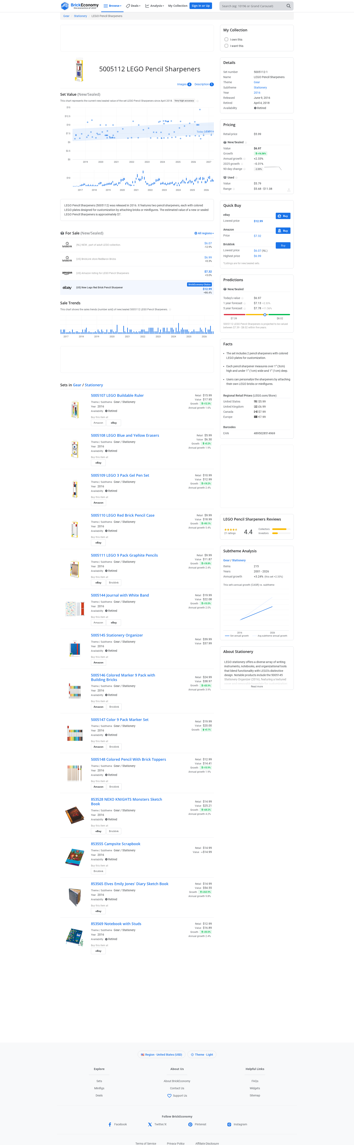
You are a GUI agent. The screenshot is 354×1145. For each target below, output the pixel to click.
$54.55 (207, 887)
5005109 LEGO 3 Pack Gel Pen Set (120, 475)
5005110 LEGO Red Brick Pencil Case (122, 515)
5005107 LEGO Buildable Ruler (117, 395)
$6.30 (208, 439)
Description (202, 84)
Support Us (180, 1095)
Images (182, 84)
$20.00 (207, 725)
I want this (184, 424)
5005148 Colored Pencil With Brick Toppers (128, 759)
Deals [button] (134, 6)
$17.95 (207, 399)
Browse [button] (114, 6)
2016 (101, 406)
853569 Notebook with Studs (116, 923)
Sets (99, 1081)
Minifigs (99, 1088)
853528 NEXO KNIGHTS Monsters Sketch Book (126, 801)
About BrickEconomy (177, 1081)
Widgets (255, 1088)
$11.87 (207, 559)
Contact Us (177, 1088)
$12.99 (207, 479)
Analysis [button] (156, 6)
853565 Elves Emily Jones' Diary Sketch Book (129, 883)
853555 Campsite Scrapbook (115, 843)
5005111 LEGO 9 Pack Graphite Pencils (124, 555)
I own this (184, 417)
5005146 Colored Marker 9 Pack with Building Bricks (123, 677)
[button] (197, 100)
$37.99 (207, 643)
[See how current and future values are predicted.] (288, 190)
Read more (257, 685)
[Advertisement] (137, 36)
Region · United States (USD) (163, 1054)
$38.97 (207, 681)
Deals (99, 1095)
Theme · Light (204, 1054)
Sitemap (255, 1095)
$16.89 (207, 927)
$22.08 (207, 599)
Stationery (80, 16)
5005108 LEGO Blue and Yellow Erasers (125, 435)
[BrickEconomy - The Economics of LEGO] (79, 6)
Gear (66, 16)
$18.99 (207, 519)
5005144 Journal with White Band (120, 595)
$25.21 (207, 805)
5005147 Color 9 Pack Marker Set (120, 719)
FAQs (255, 1081)
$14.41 (207, 763)
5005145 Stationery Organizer (117, 635)
